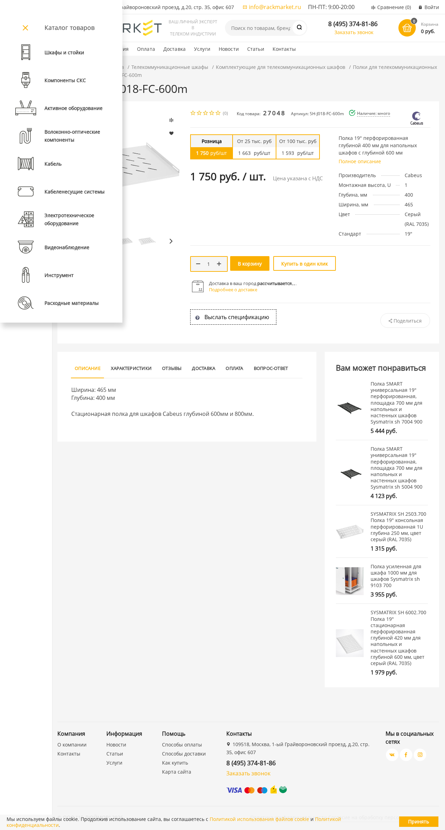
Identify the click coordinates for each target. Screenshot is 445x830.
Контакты (284, 49)
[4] (212, 114)
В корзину (250, 263)
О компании (72, 744)
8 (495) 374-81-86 (353, 23)
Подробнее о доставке (233, 289)
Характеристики (131, 368)
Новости (229, 49)
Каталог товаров (69, 27)
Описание (87, 368)
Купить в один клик (304, 263)
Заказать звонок (353, 32)
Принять (418, 821)
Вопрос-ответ (271, 368)
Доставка (174, 49)
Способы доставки (184, 753)
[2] (199, 114)
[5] (218, 114)
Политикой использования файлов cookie (259, 819)
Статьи (255, 49)
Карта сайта (176, 771)
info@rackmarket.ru (275, 7)
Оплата (146, 49)
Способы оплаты (182, 744)
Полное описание (360, 161)
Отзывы (171, 368)
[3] (206, 114)
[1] (193, 114)
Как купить (175, 762)
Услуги (202, 49)
